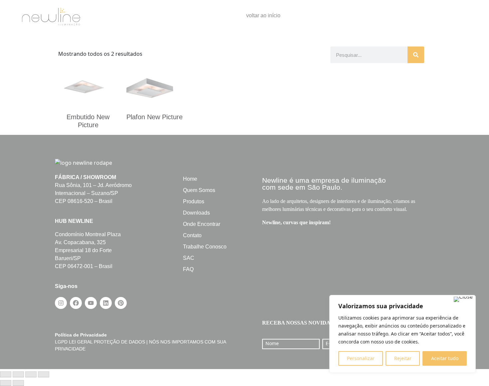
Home (190, 179)
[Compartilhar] (31, 374)
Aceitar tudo (444, 358)
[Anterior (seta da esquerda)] (5, 383)
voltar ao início (263, 15)
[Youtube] (91, 303)
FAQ (188, 269)
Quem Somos (199, 190)
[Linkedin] (106, 303)
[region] (402, 334)
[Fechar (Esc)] (43, 374)
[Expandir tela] (18, 374)
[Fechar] (463, 299)
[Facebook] (76, 303)
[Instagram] (61, 303)
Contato (192, 235)
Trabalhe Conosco (205, 246)
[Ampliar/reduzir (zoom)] (5, 374)
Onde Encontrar (201, 224)
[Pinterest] (121, 303)
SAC (188, 258)
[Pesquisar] (416, 55)
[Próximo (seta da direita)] (18, 383)
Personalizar (361, 358)
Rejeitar (402, 358)
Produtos (193, 201)
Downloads (196, 213)
